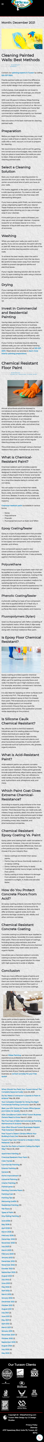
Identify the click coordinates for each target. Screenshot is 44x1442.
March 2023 (6, 1250)
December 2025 (8, 1239)
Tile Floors (6, 1209)
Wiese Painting (14, 1055)
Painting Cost (7, 1194)
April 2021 (5, 1324)
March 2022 (6, 1294)
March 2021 (6, 1327)
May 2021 (5, 1320)
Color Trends (7, 1161)
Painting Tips (7, 1198)
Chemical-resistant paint (12, 506)
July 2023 (5, 1247)
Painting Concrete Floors (12, 1190)
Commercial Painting (10, 1165)
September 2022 (8, 1272)
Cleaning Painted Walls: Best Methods (21, 57)
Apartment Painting (10, 1154)
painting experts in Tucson (23, 73)
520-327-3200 (7, 75)
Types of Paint (7, 1212)
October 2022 (7, 1269)
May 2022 (5, 1287)
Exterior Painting (9, 1168)
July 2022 (5, 1280)
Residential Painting (10, 1205)
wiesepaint (15, 65)
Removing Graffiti (9, 1201)
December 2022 (8, 1261)
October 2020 (7, 1338)
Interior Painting (8, 1183)
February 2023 (8, 1254)
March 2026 (6, 1232)
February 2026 (8, 1235)
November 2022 (8, 1265)
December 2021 (8, 1302)
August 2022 (7, 1276)
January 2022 (7, 1298)
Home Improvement (10, 1176)
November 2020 (8, 1335)
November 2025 (8, 1243)
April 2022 (6, 1291)
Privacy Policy (31, 1425)
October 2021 (7, 1305)
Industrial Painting (9, 1179)
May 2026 (5, 1224)
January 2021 (7, 1331)
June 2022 (6, 1283)
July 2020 (5, 1349)
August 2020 (7, 1346)
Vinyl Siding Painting (10, 1216)
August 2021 (7, 1309)
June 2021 (6, 1316)
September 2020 (9, 1342)
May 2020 (6, 1353)
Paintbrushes (7, 1187)
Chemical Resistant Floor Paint (20, 365)
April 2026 (6, 1228)
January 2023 (7, 1258)
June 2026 (6, 1221)
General (13, 66)
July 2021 (5, 1313)
